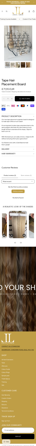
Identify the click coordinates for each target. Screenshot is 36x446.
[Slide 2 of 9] (12, 65)
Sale (3, 385)
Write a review (18, 191)
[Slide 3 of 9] (18, 65)
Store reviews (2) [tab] (26, 175)
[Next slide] (34, 2)
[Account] (29, 11)
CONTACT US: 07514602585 (11, 346)
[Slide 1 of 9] (7, 65)
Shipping (4, 401)
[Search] (6, 11)
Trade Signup (6, 379)
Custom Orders (6, 398)
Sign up (18, 436)
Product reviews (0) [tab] (10, 175)
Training (4, 382)
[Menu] (2, 11)
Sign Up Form (6, 421)
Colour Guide (6, 369)
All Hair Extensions (7, 360)
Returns (4, 404)
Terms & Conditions (8, 411)
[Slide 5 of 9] (28, 65)
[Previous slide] (2, 2)
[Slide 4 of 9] (23, 65)
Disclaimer (5, 408)
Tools (3, 363)
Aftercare (5, 366)
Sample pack (5, 375)
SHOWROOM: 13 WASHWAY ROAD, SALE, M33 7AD (18, 350)
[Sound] (4, 235)
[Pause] (11, 235)
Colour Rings (6, 372)
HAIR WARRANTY (8, 153)
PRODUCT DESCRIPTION (11, 116)
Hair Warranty (6, 395)
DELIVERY (5, 149)
